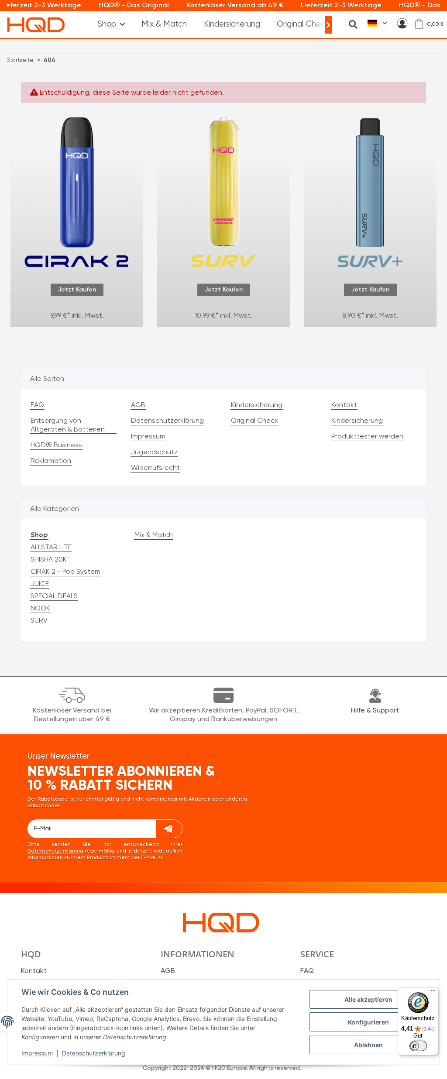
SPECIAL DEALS (54, 596)
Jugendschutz (154, 452)
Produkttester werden (367, 436)
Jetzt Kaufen (77, 290)
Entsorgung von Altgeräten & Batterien (68, 425)
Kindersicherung (232, 24)
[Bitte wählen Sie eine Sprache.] (377, 23)
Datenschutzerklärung (93, 1053)
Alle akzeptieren (368, 999)
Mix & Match (153, 535)
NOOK (40, 608)
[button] (402, 23)
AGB (138, 405)
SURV (39, 620)
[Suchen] (353, 24)
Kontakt (344, 405)
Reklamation (51, 461)
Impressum (37, 1053)
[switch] (418, 1046)
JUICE (40, 584)
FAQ (37, 405)
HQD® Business (56, 445)
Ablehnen (368, 1044)
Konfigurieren (368, 1022)
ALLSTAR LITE (51, 547)
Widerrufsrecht (155, 468)
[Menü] (433, 992)
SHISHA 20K (49, 559)
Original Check (303, 24)
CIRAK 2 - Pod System (65, 572)
